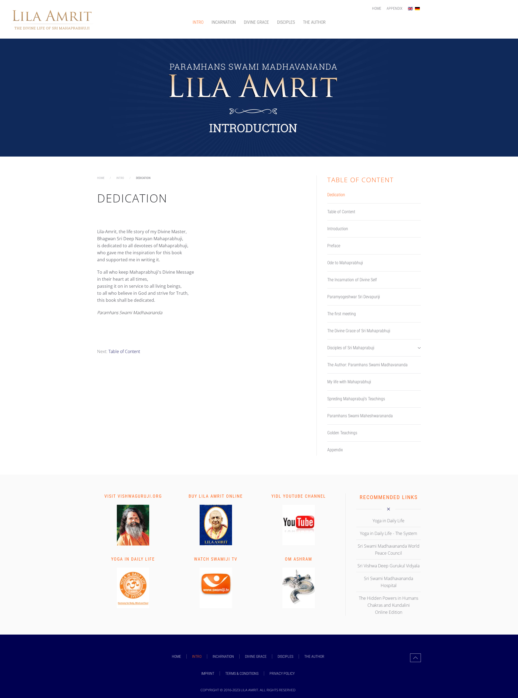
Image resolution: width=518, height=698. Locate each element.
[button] (415, 657)
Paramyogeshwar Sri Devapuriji (353, 296)
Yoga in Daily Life (133, 559)
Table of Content (124, 351)
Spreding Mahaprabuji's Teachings (356, 398)
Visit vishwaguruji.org (133, 496)
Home (376, 8)
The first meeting (341, 313)
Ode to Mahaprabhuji (345, 262)
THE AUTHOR (314, 22)
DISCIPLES (286, 22)
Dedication (336, 194)
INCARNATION (224, 22)
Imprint (207, 673)
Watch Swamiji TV (215, 559)
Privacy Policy (282, 673)
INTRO (198, 22)
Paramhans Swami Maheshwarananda (360, 415)
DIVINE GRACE (256, 22)
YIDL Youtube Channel (298, 496)
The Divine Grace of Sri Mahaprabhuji (358, 330)
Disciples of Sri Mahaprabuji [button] (350, 347)
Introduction (337, 228)
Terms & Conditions (241, 673)
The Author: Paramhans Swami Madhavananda (367, 364)
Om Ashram (298, 559)
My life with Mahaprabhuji (349, 381)
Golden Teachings (342, 432)
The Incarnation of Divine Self (352, 279)
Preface (333, 245)
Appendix (395, 8)
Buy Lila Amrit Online (216, 496)
